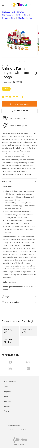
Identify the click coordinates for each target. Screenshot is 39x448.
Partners (7, 401)
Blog (6, 396)
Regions (7, 391)
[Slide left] (14, 61)
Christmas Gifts (8, 18)
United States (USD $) (18, 430)
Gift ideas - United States (13, 12)
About (6, 386)
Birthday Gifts (22, 15)
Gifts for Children (25, 18)
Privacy (7, 406)
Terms (7, 411)
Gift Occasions (8, 15)
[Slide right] (24, 61)
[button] (2, 4)
